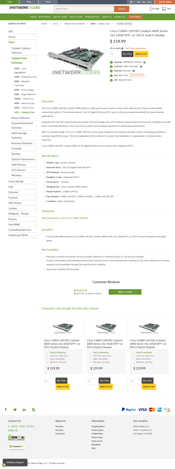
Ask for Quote (60, 17)
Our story (59, 430)
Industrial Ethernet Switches (22, 125)
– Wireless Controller (22, 83)
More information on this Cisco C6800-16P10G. (65, 218)
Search (122, 9)
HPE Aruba (14, 203)
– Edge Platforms (25, 94)
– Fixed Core (23, 99)
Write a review (125, 292)
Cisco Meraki (16, 181)
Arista (11, 37)
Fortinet (13, 198)
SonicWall (14, 224)
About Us (106, 17)
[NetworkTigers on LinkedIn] (24, 410)
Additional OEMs (18, 235)
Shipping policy (98, 426)
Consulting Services (19, 230)
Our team (59, 426)
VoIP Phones (18, 165)
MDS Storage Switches (19, 135)
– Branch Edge (23, 90)
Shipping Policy (92, 17)
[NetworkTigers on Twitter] (15, 410)
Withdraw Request (15, 462)
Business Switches (21, 143)
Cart (168, 9)
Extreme (13, 192)
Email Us (13, 431)
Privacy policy (97, 430)
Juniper (12, 208)
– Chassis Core (24, 108)
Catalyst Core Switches (19, 60)
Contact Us (119, 17)
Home (33, 17)
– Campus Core (24, 112)
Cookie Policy (97, 434)
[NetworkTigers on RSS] (33, 410)
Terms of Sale (76, 17)
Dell (10, 187)
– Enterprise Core (25, 77)
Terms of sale (97, 437)
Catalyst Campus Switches (21, 50)
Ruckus (12, 219)
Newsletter (96, 445)
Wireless (16, 175)
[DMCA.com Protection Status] (16, 437)
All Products (45, 17)
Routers (15, 154)
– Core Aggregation (20, 70)
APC (11, 31)
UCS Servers (18, 170)
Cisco (11, 42)
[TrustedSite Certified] (16, 447)
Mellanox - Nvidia (18, 214)
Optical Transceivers (22, 159)
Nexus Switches (20, 118)
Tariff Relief (135, 17)
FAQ (93, 448)
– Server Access (24, 103)
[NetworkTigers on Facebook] (5, 410)
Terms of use (97, 441)
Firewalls (16, 148)
